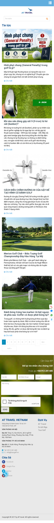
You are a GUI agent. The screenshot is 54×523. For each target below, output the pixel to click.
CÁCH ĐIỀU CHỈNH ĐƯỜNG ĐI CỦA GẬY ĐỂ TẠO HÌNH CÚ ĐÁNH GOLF (26, 191)
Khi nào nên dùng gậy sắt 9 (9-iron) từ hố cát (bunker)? (25, 122)
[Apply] (47, 19)
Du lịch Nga (42, 427)
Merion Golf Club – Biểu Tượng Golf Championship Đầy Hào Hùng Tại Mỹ (23, 255)
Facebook (9, 462)
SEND (5, 409)
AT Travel (42, 424)
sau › (43, 342)
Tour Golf (42, 430)
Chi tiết (8, 81)
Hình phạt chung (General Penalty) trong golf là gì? (25, 66)
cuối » (9, 348)
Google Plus (10, 466)
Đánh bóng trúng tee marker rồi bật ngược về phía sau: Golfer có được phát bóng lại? (26, 313)
